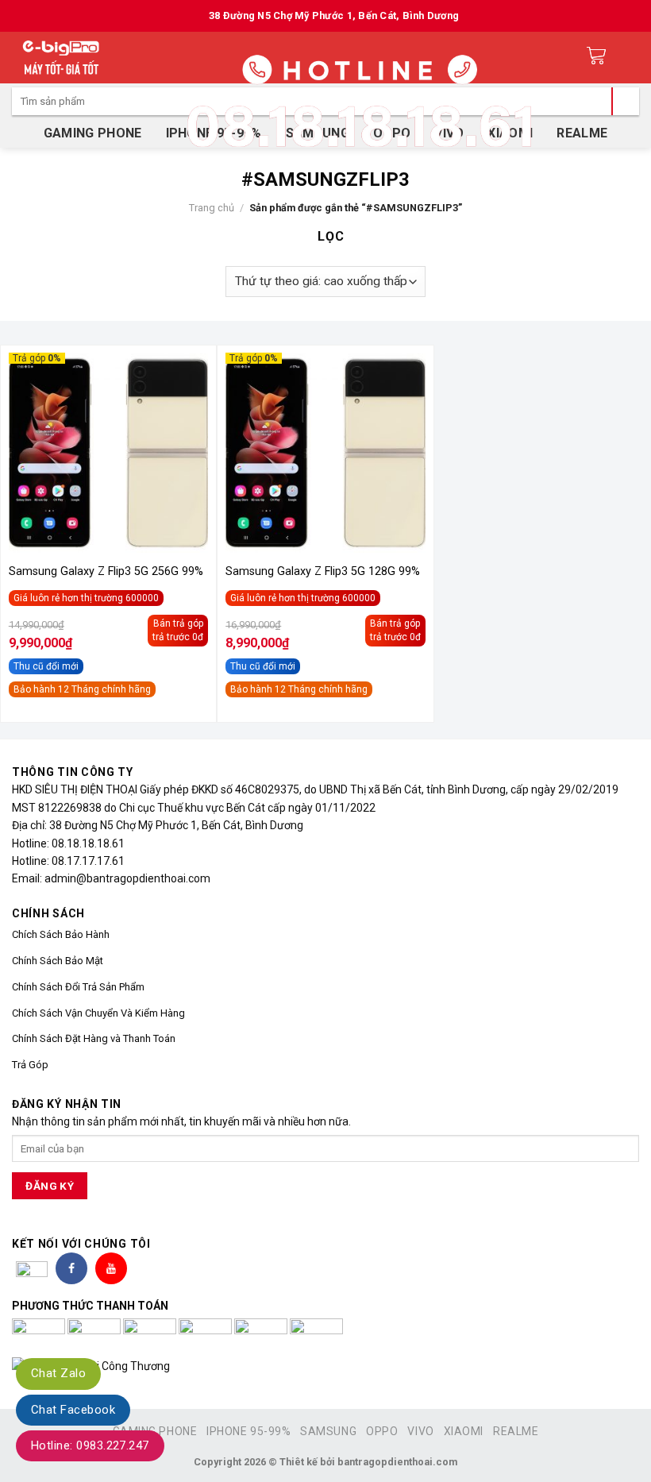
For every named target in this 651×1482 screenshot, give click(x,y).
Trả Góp (30, 1065)
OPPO (382, 1431)
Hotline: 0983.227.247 (90, 1445)
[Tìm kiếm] (625, 101)
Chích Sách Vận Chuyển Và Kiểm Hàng (98, 1013)
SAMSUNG (328, 1431)
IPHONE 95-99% (248, 1431)
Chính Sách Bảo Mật (57, 961)
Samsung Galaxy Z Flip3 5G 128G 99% (322, 571)
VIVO (420, 1431)
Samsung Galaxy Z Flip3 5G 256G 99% (106, 571)
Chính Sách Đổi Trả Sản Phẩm (78, 987)
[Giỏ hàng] (596, 57)
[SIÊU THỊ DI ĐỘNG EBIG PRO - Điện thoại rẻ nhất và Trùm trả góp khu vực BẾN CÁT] (61, 57)
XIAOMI (463, 1431)
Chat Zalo (58, 1373)
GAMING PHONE (93, 133)
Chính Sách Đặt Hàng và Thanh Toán (93, 1038)
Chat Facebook (73, 1410)
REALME (515, 1431)
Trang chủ (211, 208)
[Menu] (628, 58)
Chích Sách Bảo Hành (61, 934)
